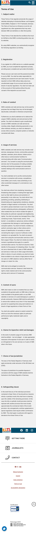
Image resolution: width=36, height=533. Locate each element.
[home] (5, 2)
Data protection (18, 480)
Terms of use (18, 484)
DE (17, 467)
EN (20, 467)
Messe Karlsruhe (18, 472)
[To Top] (34, 504)
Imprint (18, 476)
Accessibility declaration (18, 488)
